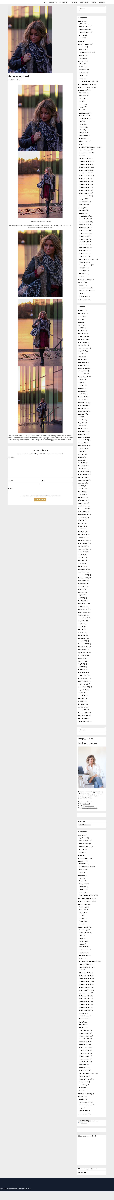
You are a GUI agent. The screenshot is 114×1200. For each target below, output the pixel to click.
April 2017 (81, 425)
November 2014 (83, 509)
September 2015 (83, 480)
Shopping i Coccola (85, 265)
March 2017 (81, 428)
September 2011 (83, 618)
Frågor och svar (83, 141)
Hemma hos (82, 49)
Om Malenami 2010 (84, 167)
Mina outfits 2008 (84, 219)
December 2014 (83, 506)
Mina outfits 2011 (84, 227)
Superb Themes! (26, 1189)
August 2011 (81, 621)
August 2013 (82, 552)
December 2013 (83, 540)
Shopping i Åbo (83, 262)
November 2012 (83, 578)
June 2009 (81, 695)
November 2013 (83, 543)
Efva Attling (82, 92)
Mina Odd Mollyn (84, 216)
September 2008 (83, 721)
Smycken (81, 104)
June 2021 (81, 319)
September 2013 (83, 549)
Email (43, 481)
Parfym (81, 294)
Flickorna (81, 41)
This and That (83, 202)
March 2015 (81, 497)
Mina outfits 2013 (84, 233)
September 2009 (83, 687)
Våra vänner (82, 204)
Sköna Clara (82, 268)
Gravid (81, 144)
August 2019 (82, 351)
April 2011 (81, 632)
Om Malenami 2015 (84, 181)
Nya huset (102, 2)
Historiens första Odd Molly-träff (89, 147)
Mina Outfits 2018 (84, 248)
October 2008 (82, 718)
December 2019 (83, 339)
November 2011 (82, 612)
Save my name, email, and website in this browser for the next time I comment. (40, 495)
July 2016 (81, 451)
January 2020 (82, 336)
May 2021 (81, 322)
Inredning (74, 2)
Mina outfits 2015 (84, 239)
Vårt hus (81, 58)
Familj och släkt (83, 136)
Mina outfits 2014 (84, 236)
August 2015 (82, 483)
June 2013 (81, 558)
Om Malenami (64, 2)
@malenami (82, 1172)
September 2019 (83, 348)
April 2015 (81, 494)
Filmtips (81, 67)
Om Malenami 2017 (84, 187)
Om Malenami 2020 (85, 196)
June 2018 (81, 385)
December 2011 (83, 609)
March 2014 (81, 532)
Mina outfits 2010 (84, 225)
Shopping (82, 98)
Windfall (81, 38)
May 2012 (81, 595)
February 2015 (82, 500)
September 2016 (83, 446)
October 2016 (82, 443)
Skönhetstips (83, 296)
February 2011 (82, 638)
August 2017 (82, 414)
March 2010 (81, 670)
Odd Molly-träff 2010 (85, 158)
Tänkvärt (81, 75)
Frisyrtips (81, 285)
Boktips (81, 64)
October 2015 (82, 477)
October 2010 (82, 649)
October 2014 (82, 512)
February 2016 (82, 466)
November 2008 (83, 716)
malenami (88, 802)
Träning (81, 78)
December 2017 (83, 402)
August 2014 (82, 517)
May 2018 (81, 388)
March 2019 (81, 359)
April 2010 (81, 667)
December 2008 (83, 713)
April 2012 (81, 598)
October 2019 (82, 345)
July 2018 (81, 382)
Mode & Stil (82, 95)
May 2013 (81, 560)
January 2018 (82, 400)
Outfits (93, 2)
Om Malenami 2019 (84, 193)
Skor (80, 101)
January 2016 (82, 469)
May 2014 (81, 526)
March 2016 (81, 463)
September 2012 (83, 583)
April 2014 (81, 529)
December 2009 (83, 678)
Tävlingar (81, 199)
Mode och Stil (84, 2)
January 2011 (82, 641)
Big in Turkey (82, 23)
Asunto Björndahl (84, 118)
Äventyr (80, 21)
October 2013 (82, 546)
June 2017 (81, 420)
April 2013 (81, 563)
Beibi (80, 121)
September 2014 (83, 514)
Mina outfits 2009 (84, 222)
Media (81, 156)
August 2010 (82, 655)
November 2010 (83, 647)
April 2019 (81, 357)
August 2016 (82, 448)
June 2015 (81, 489)
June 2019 (81, 354)
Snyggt (81, 107)
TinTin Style (82, 271)
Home (44, 2)
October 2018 (82, 374)
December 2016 (83, 437)
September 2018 (83, 377)
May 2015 (81, 492)
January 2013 (82, 572)
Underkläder (82, 273)
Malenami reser (83, 26)
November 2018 (83, 371)
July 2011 (80, 624)
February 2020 (82, 334)
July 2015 (81, 486)
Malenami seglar (84, 29)
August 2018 (82, 379)
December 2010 (83, 644)
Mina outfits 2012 (84, 230)
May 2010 (81, 664)
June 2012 (81, 592)
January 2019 (82, 365)
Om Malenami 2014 (84, 179)
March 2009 (81, 704)
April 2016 (81, 460)
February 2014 (82, 535)
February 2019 (82, 362)
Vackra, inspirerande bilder (87, 81)
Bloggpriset (82, 127)
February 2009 (82, 707)
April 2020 (81, 328)
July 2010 (81, 658)
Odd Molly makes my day (86, 259)
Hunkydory (82, 213)
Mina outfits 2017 (84, 245)
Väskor (81, 110)
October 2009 (82, 684)
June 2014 (81, 523)
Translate (84, 1123)
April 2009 (81, 701)
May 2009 (81, 698)
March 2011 (81, 635)
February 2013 (82, 569)
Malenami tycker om (85, 153)
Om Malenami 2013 (84, 176)
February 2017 (82, 431)
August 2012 (82, 586)
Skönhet (80, 282)
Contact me (53, 2)
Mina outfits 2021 (84, 256)
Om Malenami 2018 (84, 190)
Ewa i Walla (82, 210)
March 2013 (81, 566)
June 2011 (81, 626)
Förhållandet (83, 138)
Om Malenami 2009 (85, 164)
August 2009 (82, 690)
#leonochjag (83, 115)
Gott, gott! (82, 69)
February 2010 (82, 672)
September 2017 (83, 411)
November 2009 (83, 681)
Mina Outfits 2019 (84, 250)
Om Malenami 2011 (84, 170)
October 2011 (82, 615)
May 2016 (81, 457)
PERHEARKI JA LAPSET (84, 280)
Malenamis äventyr (85, 32)
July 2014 (81, 520)
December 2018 (83, 368)
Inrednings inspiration (85, 52)
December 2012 (83, 575)
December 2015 (83, 471)
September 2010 (83, 652)
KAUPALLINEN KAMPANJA (85, 84)
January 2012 (82, 606)
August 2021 (82, 316)
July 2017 (81, 417)
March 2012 (81, 601)
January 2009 (82, 710)
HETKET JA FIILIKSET (83, 44)
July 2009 (81, 693)
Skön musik (82, 72)
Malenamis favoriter (85, 291)
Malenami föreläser (85, 150)
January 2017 (82, 434)
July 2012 (81, 589)
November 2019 (83, 342)
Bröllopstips (82, 132)
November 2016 (83, 440)
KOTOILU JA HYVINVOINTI (85, 87)
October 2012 (82, 580)
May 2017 (81, 423)
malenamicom (89, 806)
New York (81, 35)
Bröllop (81, 130)
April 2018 (81, 391)
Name (10, 481)
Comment (11, 458)
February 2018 (82, 397)
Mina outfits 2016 (84, 242)
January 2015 (82, 503)
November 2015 (83, 474)
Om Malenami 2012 (84, 173)
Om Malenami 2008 (85, 161)
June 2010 (81, 661)
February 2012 (82, 603)
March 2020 (81, 331)
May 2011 (80, 629)
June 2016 (81, 454)
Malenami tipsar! (84, 288)
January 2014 (82, 537)
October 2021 (82, 313)
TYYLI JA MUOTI (82, 300)
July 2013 (81, 555)
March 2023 (81, 311)
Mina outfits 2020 (84, 253)
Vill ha (80, 276)
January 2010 (82, 675)
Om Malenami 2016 (84, 184)
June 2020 (81, 325)
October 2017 (82, 408)
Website (10, 489)
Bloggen (81, 124)
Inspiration (81, 61)
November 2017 (83, 405)
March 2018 (81, 394)
